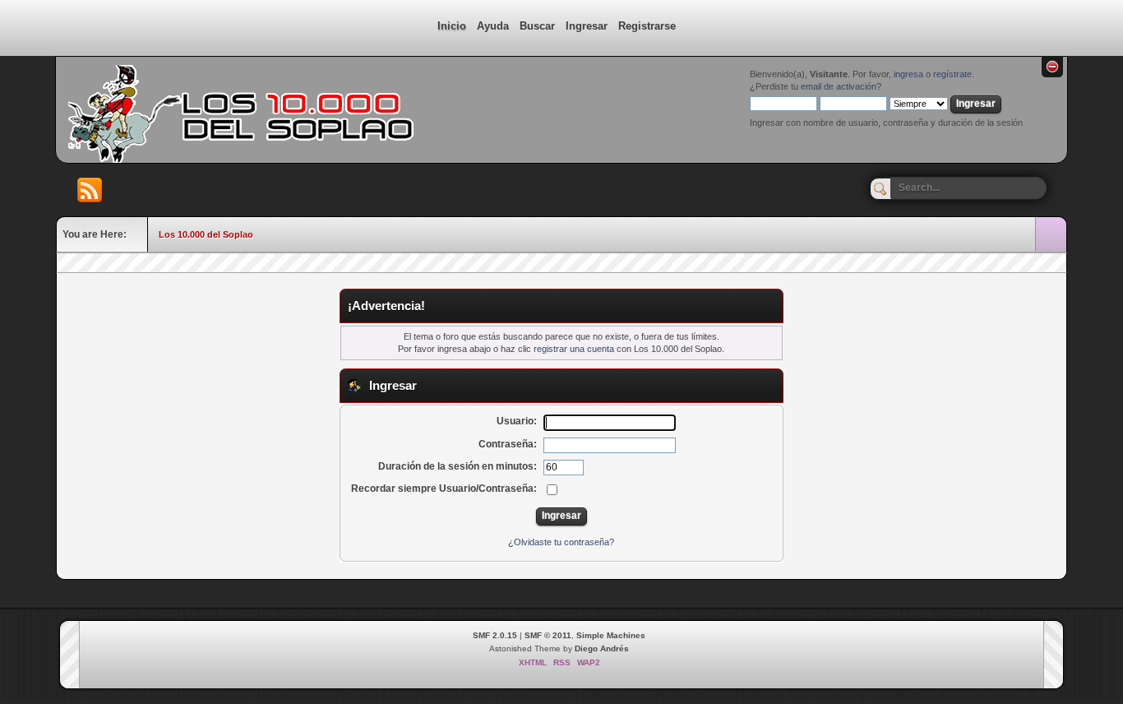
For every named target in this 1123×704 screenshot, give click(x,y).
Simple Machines (610, 635)
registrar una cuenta (574, 349)
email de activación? (841, 86)
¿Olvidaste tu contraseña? (561, 542)
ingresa (908, 74)
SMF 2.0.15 (495, 635)
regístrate (952, 74)
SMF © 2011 (548, 635)
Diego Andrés (602, 648)
